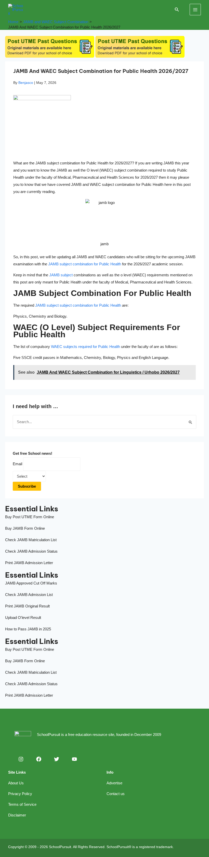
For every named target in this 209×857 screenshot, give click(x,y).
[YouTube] (74, 759)
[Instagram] (20, 759)
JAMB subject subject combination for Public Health (78, 305)
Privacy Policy (20, 793)
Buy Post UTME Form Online (29, 517)
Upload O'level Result (23, 617)
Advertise (114, 783)
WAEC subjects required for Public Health (85, 346)
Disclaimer (17, 815)
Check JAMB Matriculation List (31, 540)
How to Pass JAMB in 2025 (28, 629)
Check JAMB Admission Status (31, 551)
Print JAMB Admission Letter (29, 563)
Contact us (116, 793)
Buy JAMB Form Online (25, 528)
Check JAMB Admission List (29, 594)
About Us (16, 783)
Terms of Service (22, 804)
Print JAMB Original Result (27, 606)
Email (17, 464)
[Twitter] (56, 759)
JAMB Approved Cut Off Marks (31, 583)
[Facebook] (38, 759)
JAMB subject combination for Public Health (84, 264)
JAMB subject (61, 275)
